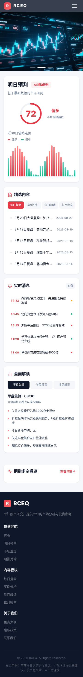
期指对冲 (10, 559)
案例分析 (33, 205)
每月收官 (67, 205)
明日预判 (10, 543)
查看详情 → (68, 471)
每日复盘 (15, 205)
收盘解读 (64, 384)
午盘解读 (41, 384)
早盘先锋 (18, 384)
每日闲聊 (50, 205)
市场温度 (10, 551)
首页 (7, 535)
